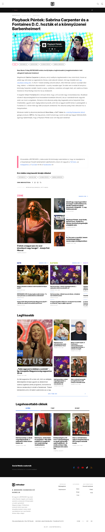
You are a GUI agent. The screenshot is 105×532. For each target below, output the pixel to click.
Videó (91, 489)
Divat (77, 492)
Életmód (54, 263)
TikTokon (73, 162)
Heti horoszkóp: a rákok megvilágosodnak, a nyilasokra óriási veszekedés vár (63, 287)
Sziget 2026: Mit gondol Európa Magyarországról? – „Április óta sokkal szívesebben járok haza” (32, 302)
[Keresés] (96, 4)
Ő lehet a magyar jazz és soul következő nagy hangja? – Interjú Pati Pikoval (33, 248)
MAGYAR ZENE (34, 64)
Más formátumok (88, 484)
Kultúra (87, 263)
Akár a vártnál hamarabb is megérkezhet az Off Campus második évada (78, 381)
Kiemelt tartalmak (88, 486)
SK (92, 521)
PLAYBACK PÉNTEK (45, 64)
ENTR (19, 263)
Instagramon (24, 164)
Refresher (63, 484)
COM (78, 521)
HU (83, 521)
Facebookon (47, 164)
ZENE (15, 64)
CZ (87, 521)
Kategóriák (76, 484)
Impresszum (62, 489)
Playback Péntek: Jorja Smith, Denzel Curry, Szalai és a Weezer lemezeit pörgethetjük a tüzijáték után (77, 222)
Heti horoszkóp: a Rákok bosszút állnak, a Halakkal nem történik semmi (65, 294)
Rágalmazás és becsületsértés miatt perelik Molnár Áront (60, 344)
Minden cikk (82, 196)
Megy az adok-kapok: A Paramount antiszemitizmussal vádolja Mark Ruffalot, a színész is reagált (78, 346)
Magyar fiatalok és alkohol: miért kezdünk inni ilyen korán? (32, 287)
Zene (77, 489)
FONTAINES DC (23, 64)
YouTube (34, 164)
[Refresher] (52, 4)
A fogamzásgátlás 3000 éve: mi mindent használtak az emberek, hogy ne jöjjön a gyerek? (65, 302)
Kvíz (91, 492)
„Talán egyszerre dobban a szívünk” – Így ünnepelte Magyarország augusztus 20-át (34, 371)
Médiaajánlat (62, 486)
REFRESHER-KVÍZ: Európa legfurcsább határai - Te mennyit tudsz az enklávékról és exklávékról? (32, 294)
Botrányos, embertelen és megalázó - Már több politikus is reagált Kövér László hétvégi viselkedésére (43, 441)
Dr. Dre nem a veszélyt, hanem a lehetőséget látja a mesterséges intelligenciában (76, 239)
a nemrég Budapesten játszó (75, 112)
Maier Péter (36, 15)
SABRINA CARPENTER (59, 64)
